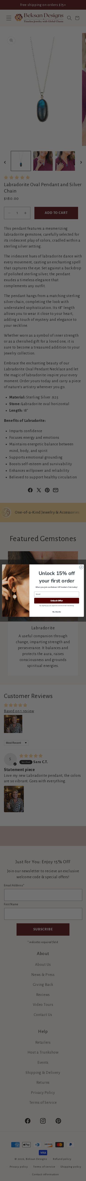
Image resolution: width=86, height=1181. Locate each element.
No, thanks (56, 611)
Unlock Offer (56, 600)
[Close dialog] (81, 567)
